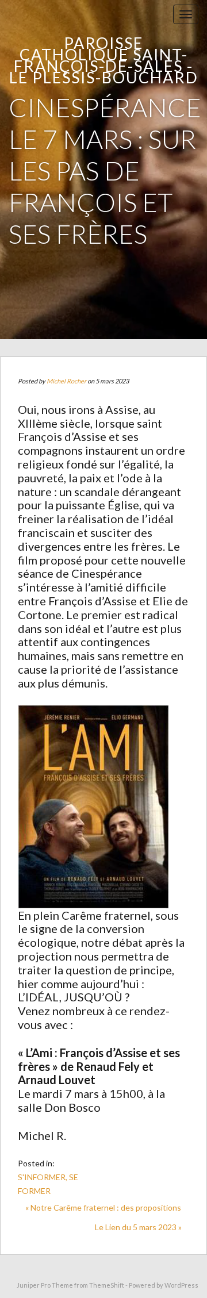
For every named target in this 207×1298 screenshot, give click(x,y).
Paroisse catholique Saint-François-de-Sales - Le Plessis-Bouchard (103, 60)
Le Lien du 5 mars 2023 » (138, 1227)
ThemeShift (106, 1285)
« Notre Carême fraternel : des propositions (103, 1207)
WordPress (181, 1285)
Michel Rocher (66, 381)
